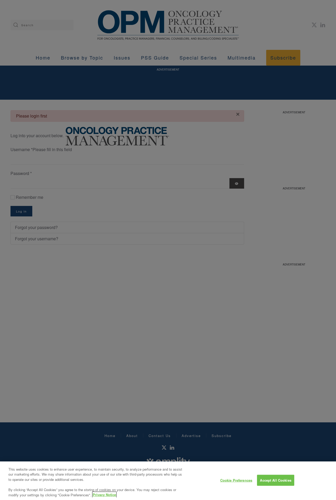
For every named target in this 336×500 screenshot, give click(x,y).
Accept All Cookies (275, 480)
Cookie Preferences (236, 480)
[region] (168, 480)
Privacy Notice (104, 494)
